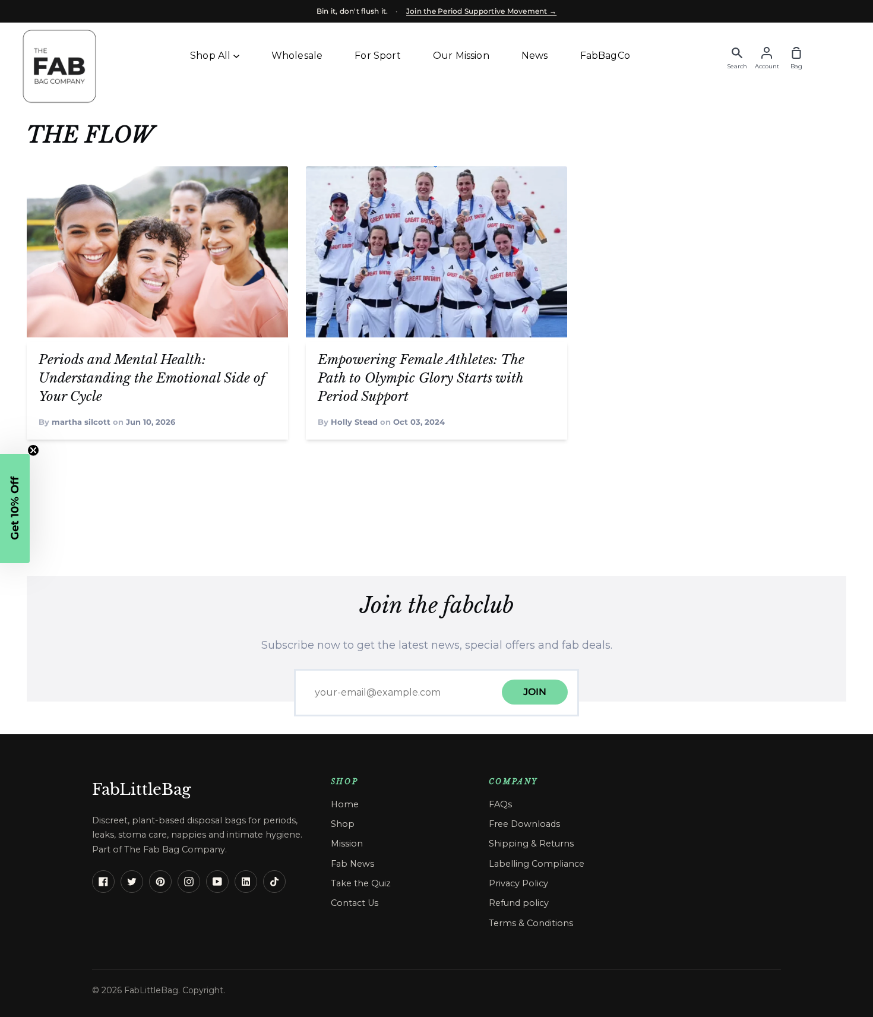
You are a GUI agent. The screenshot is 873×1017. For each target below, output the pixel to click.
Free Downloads (524, 824)
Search (737, 66)
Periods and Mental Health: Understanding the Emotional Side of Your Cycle (152, 378)
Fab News (352, 863)
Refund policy (519, 903)
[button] (15, 508)
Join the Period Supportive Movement (481, 11)
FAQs (500, 804)
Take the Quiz (361, 883)
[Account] (767, 50)
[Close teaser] (33, 450)
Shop (343, 824)
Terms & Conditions (531, 923)
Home (345, 804)
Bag (796, 66)
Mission (347, 843)
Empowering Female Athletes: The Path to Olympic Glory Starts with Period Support (421, 378)
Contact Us (354, 903)
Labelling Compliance (536, 863)
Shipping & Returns (531, 843)
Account (767, 66)
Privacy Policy (518, 883)
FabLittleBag (141, 789)
